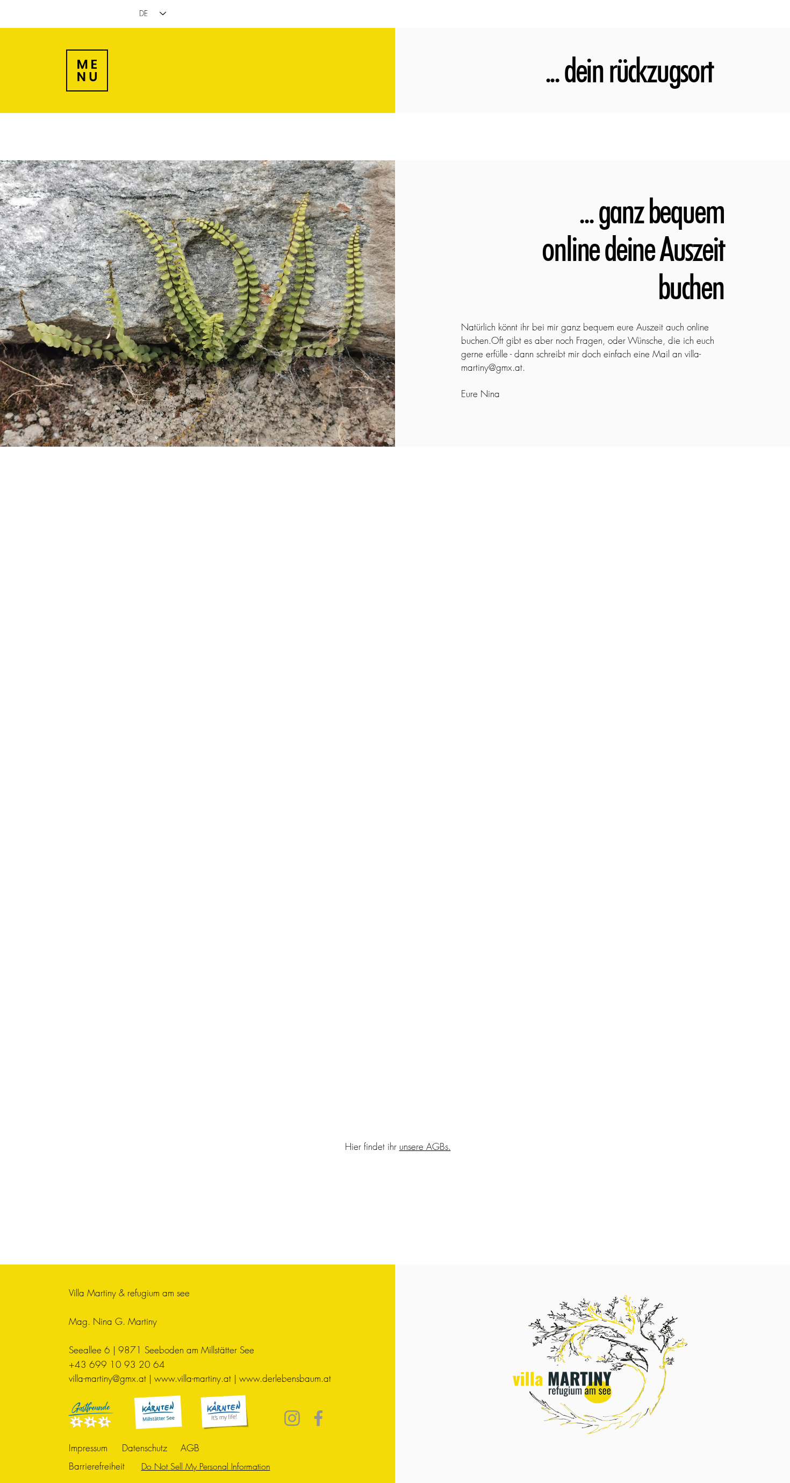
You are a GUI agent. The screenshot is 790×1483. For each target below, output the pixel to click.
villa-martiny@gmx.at (107, 1378)
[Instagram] (292, 1418)
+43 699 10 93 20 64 (117, 1364)
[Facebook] (318, 1418)
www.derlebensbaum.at (285, 1378)
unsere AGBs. (425, 1146)
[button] (87, 70)
